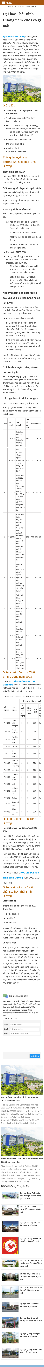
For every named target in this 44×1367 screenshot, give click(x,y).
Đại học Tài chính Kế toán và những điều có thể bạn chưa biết (31, 1263)
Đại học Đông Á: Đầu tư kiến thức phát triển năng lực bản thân (30, 1196)
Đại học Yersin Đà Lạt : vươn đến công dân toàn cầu (30, 1209)
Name (6, 1024)
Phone (6, 1033)
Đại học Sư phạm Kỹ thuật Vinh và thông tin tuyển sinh (31, 1290)
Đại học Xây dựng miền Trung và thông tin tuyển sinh (30, 1276)
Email (6, 1029)
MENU (9, 3)
